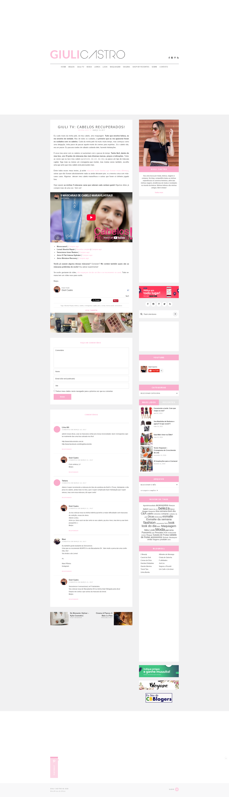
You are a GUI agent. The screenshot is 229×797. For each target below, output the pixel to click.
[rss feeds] (178, 57)
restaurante (172, 533)
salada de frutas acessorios (159, 536)
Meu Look (149, 530)
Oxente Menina (146, 566)
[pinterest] (175, 57)
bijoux (172, 509)
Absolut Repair (69, 305)
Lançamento (160, 523)
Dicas (151, 516)
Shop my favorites (141, 67)
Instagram (65, 566)
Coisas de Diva (146, 560)
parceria (169, 530)
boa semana (162, 511)
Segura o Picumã (165, 566)
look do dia (149, 526)
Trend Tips (144, 569)
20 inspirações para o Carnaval (165, 461)
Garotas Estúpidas (147, 563)
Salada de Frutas (161, 535)
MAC (159, 526)
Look (105, 67)
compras (165, 514)
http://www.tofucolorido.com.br (72, 441)
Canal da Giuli (146, 557)
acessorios (162, 505)
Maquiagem (115, 67)
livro (166, 523)
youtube (163, 539)
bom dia (172, 511)
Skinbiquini (173, 537)
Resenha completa (83, 249)
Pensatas (159, 532)
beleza (76, 305)
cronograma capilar (90, 305)
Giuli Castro (74, 458)
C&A (143, 513)
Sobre (154, 67)
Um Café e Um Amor (166, 569)
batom (146, 509)
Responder (66, 449)
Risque (149, 535)
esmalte (167, 516)
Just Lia (161, 563)
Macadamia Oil (96, 548)
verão (149, 539)
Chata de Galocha (165, 557)
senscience (118, 305)
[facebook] (169, 57)
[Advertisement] (114, 21)
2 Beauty (144, 554)
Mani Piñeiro (66, 563)
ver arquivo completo (148, 490)
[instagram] (172, 57)
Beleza (72, 67)
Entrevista (158, 517)
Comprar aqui (74, 246)
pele (153, 532)
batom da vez (153, 509)
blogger (145, 511)
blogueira (151, 511)
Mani (64, 539)
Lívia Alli (65, 427)
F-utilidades (163, 560)
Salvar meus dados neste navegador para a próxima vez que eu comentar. (84, 391)
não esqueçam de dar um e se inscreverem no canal (99, 272)
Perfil (165, 533)
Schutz (165, 537)
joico (99, 305)
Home (63, 67)
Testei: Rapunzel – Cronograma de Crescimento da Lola (165, 450)
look (171, 522)
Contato (164, 67)
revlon (143, 535)
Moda (89, 67)
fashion (149, 523)
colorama (157, 514)
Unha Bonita (145, 572)
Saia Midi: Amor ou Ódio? (163, 435)
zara (169, 540)
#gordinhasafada (149, 505)
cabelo (81, 305)
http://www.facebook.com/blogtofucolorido (77, 444)
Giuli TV (80, 67)
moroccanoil (110, 305)
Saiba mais (159, 192)
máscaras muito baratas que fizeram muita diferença (107, 171)
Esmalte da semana (159, 519)
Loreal (103, 305)
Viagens (126, 67)
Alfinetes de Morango (166, 554)
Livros (97, 67)
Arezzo (172, 505)
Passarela (146, 532)
